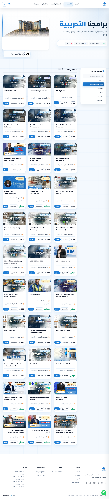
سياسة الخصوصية (80, 495)
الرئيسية (78, 471)
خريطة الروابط (76, 482)
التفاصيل (64, 103)
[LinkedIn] (98, 483)
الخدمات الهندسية (57, 471)
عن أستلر (77, 475)
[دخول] (4, 4)
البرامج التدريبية (40, 471)
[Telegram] (86, 483)
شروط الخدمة (71, 495)
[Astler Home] (105, 4)
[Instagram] (102, 483)
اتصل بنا (78, 479)
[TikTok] (90, 483)
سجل (56, 103)
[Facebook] (105, 483)
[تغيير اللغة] (9, 4)
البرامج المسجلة (40, 475)
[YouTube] (94, 483)
